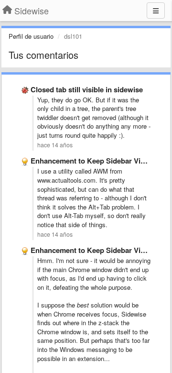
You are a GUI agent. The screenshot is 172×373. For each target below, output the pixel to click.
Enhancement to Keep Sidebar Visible (93, 160)
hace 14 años (55, 145)
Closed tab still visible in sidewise (87, 89)
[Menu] (156, 10)
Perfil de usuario (31, 36)
